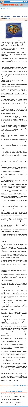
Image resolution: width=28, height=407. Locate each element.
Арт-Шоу (8, 8)
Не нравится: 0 (23, 385)
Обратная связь (10, 391)
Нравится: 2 (16, 385)
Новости (3, 8)
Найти (25, 1)
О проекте (19, 391)
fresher (8, 18)
